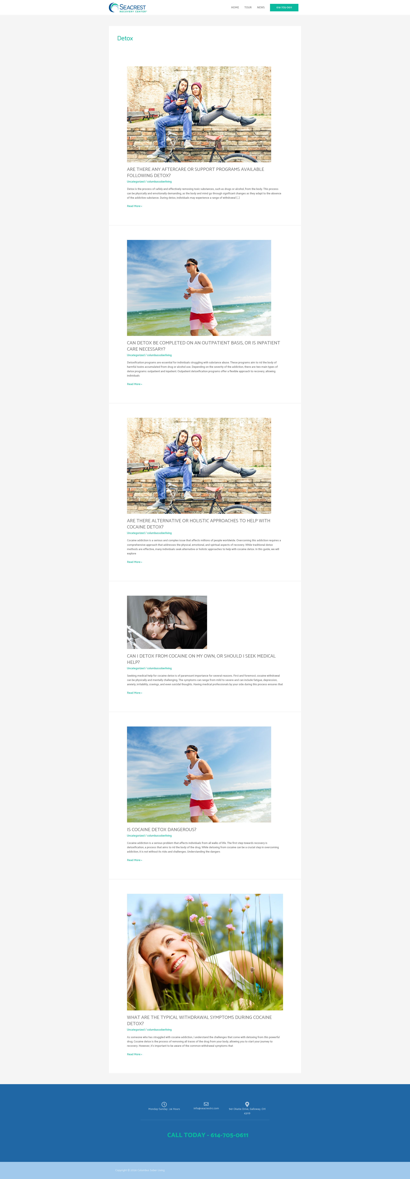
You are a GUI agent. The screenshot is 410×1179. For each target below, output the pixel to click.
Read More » (134, 206)
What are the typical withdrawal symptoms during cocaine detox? (199, 1021)
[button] (284, 7)
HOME (235, 7)
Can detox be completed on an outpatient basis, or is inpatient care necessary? (203, 346)
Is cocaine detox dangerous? (161, 830)
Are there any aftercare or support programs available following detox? (195, 173)
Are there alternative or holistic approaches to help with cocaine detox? (198, 524)
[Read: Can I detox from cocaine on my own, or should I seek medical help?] (167, 622)
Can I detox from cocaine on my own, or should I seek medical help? (201, 659)
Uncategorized (136, 181)
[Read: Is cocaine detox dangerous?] (199, 774)
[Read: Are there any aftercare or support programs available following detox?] (199, 114)
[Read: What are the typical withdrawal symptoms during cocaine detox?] (205, 952)
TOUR (248, 7)
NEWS (261, 7)
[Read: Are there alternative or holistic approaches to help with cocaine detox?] (199, 465)
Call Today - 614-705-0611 (207, 1135)
